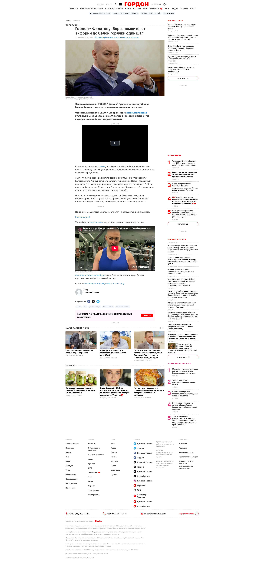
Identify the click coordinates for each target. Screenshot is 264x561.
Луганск (114, 475)
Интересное (70, 488)
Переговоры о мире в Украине (126, 13)
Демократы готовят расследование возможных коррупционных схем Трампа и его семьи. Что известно (183, 336)
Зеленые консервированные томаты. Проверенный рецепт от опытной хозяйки (80, 390)
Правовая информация (188, 457)
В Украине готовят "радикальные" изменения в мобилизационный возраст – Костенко (182, 305)
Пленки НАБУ (169, 13)
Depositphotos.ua (98, 532)
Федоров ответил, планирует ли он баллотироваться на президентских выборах (184, 174)
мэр (85, 307)
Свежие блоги (175, 21)
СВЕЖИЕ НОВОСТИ (177, 239)
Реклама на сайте (186, 452)
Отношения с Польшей (150, 13)
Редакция (183, 448)
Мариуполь (115, 470)
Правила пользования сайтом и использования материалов (165, 444)
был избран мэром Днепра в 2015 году (104, 283)
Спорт (68, 461)
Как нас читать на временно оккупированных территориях (186, 464)
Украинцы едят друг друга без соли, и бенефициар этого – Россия (182, 26)
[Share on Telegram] (98, 301)
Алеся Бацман (143, 476)
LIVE (145, 8)
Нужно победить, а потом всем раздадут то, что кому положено (182, 59)
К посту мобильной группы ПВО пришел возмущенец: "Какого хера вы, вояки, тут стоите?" (183, 37)
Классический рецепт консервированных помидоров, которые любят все (185, 394)
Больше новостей (183, 357)
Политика (76, 21)
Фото (167, 8)
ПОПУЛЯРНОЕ (174, 155)
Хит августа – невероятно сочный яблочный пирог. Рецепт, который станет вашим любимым (184, 406)
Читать (147, 315)
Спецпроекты (93, 495)
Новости (74, 8)
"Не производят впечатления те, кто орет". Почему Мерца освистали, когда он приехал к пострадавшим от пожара (183, 249)
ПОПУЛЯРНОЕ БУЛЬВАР (179, 363)
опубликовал (96, 222)
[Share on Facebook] (88, 301)
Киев (113, 443)
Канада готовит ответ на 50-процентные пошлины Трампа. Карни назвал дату (180, 326)
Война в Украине (72, 443)
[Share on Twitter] (93, 301)
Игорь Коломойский (122, 307)
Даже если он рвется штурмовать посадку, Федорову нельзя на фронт (181, 48)
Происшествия (71, 479)
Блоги (128, 8)
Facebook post (82, 217)
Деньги (68, 452)
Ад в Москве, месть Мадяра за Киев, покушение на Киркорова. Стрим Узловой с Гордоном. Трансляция (185, 200)
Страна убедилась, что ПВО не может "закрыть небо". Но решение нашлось (184, 163)
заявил (101, 166)
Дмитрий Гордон (94, 307)
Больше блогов (183, 78)
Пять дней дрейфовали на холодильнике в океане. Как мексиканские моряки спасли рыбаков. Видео (184, 214)
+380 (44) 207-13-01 (79, 513)
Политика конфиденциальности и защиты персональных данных (164, 453)
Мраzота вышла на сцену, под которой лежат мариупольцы (181, 69)
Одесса (114, 452)
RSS (139, 490)
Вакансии (183, 443)
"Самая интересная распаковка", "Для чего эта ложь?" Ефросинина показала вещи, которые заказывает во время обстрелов (184, 420)
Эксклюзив (155, 8)
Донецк (114, 457)
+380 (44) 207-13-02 (116, 513)
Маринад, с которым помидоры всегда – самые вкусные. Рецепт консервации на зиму (185, 371)
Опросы (184, 8)
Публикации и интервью (91, 8)
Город (113, 439)
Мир (67, 457)
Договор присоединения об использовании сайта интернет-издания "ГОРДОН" (165, 464)
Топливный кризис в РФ (100, 13)
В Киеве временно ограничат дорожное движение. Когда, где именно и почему (181, 271)
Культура (69, 466)
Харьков (114, 461)
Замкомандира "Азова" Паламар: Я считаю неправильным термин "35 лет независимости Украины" (185, 187)
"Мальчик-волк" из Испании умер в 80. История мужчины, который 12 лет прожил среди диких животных (182, 348)
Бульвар (137, 8)
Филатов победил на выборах (90, 275)
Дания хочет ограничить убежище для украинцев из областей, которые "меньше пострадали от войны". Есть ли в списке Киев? (183, 316)
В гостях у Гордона (114, 8)
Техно (67, 470)
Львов (113, 448)
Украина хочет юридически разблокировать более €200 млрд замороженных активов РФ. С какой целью (182, 260)
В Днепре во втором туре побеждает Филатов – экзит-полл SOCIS (113, 352)
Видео (175, 8)
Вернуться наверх (186, 514)
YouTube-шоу (93, 490)
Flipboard (141, 485)
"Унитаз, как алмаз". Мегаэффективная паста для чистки (183, 382)
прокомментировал (136, 113)
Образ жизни (70, 475)
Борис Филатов (108, 307)
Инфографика (71, 483)
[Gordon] (136, 4)
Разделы (91, 439)
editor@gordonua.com (155, 513)
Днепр (79, 307)
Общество (148, 360)
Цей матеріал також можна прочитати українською (118, 37)
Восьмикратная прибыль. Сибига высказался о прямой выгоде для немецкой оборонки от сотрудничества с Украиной (181, 282)
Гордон (68, 21)
